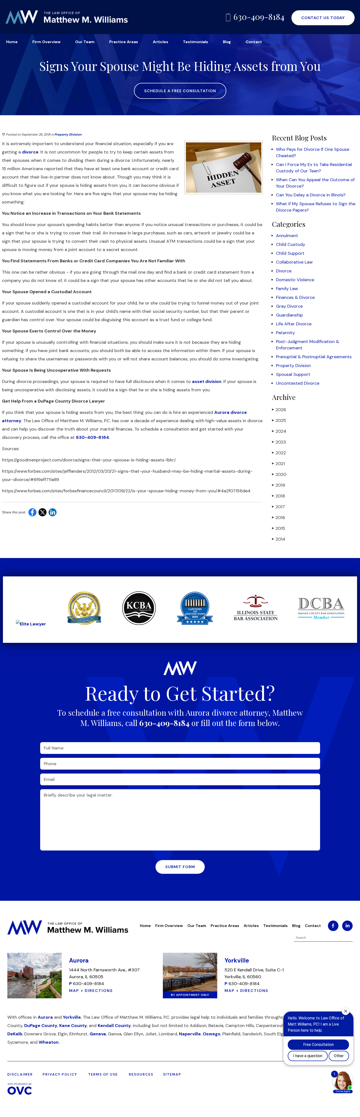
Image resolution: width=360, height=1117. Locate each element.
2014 (278, 539)
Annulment (287, 236)
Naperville (190, 1034)
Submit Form (180, 866)
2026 (279, 410)
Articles (160, 41)
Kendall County (114, 1025)
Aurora (45, 1017)
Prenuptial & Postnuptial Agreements (314, 357)
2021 (278, 464)
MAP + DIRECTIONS (91, 990)
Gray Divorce (289, 306)
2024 (279, 431)
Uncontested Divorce (297, 383)
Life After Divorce (294, 324)
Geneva (98, 1034)
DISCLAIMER (20, 1074)
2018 (278, 496)
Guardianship (289, 315)
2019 (278, 485)
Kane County (73, 1025)
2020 (279, 474)
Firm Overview (46, 41)
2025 (279, 420)
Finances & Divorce (295, 297)
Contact (254, 41)
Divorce (283, 271)
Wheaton (49, 1042)
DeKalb (14, 1034)
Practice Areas (123, 41)
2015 (278, 528)
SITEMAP (172, 1074)
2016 (278, 517)
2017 (278, 507)
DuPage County (40, 1025)
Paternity (285, 333)
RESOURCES (141, 1074)
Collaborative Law (294, 262)
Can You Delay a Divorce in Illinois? (311, 195)
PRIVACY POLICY (60, 1074)
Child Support (290, 253)
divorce (30, 152)
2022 (279, 453)
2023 (279, 442)
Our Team (85, 41)
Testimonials (195, 41)
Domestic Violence (295, 280)
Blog (227, 41)
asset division (206, 381)
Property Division (68, 134)
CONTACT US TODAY (323, 17)
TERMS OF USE (103, 1074)
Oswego (211, 1034)
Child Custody (290, 244)
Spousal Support (293, 374)
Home (12, 41)
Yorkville (72, 1017)
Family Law (287, 289)
